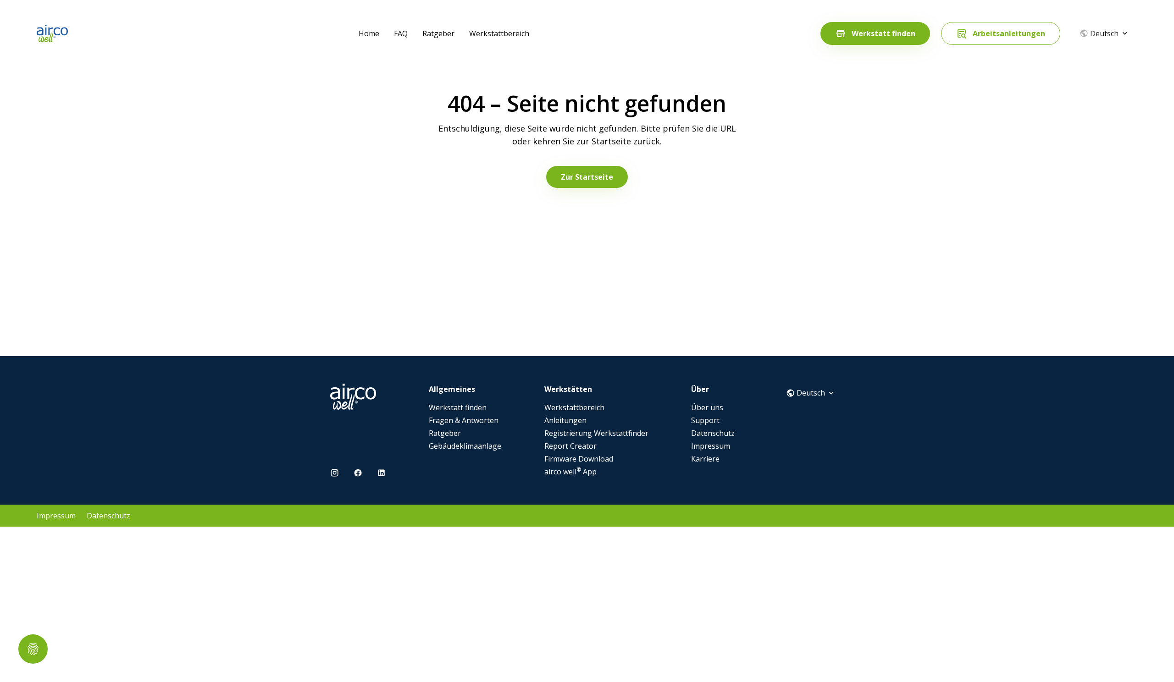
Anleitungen (565, 420)
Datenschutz (713, 433)
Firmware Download (578, 459)
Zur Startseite (587, 177)
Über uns (707, 407)
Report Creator (570, 446)
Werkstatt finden (458, 407)
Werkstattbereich (499, 33)
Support (705, 420)
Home (369, 33)
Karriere (705, 459)
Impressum (710, 446)
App (570, 472)
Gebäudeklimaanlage (465, 446)
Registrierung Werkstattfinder (596, 433)
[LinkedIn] (381, 472)
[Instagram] (334, 472)
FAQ (401, 33)
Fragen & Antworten (463, 420)
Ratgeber (438, 33)
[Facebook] (358, 472)
